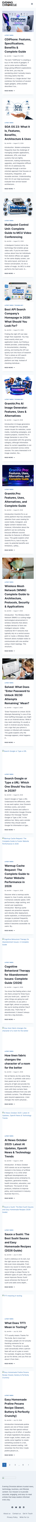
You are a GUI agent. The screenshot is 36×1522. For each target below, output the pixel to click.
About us (6, 1514)
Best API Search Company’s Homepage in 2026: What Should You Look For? (18, 317)
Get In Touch (28, 1514)
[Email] (16, 1507)
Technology (18, 305)
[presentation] (18, 21)
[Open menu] (32, 3)
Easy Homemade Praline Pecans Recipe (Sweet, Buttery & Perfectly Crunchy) (17, 1408)
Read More (10, 90)
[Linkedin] (23, 1507)
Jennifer (9, 56)
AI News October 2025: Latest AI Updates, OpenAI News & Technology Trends (18, 1148)
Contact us (16, 1514)
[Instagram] (20, 1507)
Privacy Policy (12, 1517)
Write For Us (24, 1517)
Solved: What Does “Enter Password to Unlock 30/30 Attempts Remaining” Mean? (17, 695)
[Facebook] (12, 1507)
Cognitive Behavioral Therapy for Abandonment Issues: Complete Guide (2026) (17, 974)
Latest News (9, 35)
